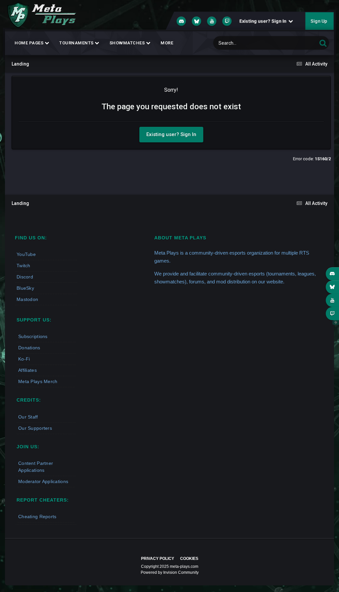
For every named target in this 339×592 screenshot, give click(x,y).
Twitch (23, 265)
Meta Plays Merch (37, 381)
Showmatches (128, 42)
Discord (25, 276)
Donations (29, 347)
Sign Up (319, 21)
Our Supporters (35, 428)
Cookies (189, 558)
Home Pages (30, 42)
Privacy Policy (157, 558)
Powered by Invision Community (170, 572)
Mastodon (27, 299)
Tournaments (77, 42)
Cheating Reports (37, 516)
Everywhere (297, 43)
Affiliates (27, 370)
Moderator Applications (43, 481)
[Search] (323, 43)
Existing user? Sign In (263, 21)
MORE (167, 42)
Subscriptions (33, 336)
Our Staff (28, 416)
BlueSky (25, 288)
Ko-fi (24, 359)
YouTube (26, 254)
